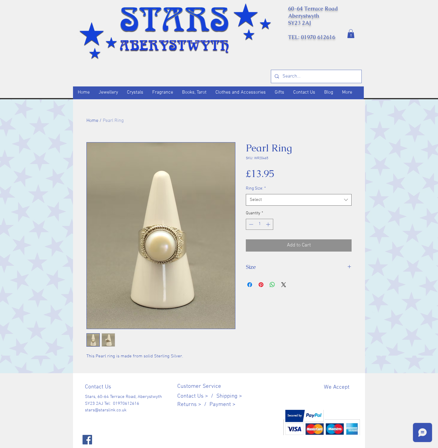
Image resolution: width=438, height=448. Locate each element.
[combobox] (299, 200)
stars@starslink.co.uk (106, 410)
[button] (351, 33)
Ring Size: (256, 188)
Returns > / (193, 404)
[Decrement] (250, 224)
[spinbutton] (259, 224)
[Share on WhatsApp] (272, 284)
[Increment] (268, 224)
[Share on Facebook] (249, 284)
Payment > (222, 404)
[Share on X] (283, 284)
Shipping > (229, 396)
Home (92, 121)
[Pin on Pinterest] (261, 284)
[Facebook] (87, 439)
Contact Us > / (196, 396)
